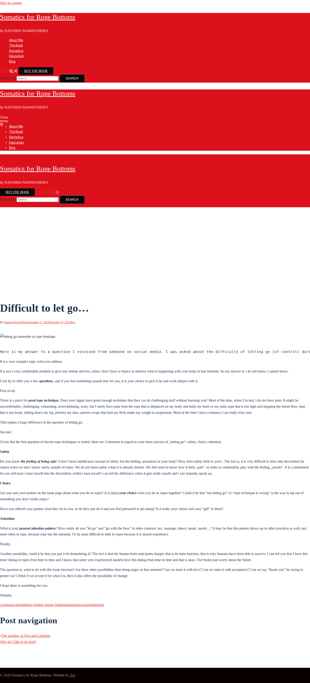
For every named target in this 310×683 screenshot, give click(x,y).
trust (101, 605)
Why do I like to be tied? (17, 642)
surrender (91, 605)
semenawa (76, 605)
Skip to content (11, 3)
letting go (41, 605)
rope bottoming (58, 605)
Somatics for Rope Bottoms (37, 17)
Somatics (16, 51)
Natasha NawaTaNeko (16, 322)
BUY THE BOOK (36, 71)
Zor (72, 675)
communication (11, 605)
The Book (16, 45)
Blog (12, 61)
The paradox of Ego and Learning (25, 636)
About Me (16, 40)
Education (16, 56)
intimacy (28, 605)
